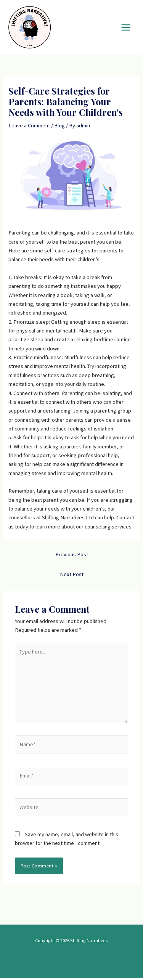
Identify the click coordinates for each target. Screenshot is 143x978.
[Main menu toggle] (125, 27)
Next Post (72, 574)
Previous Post (71, 554)
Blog (59, 125)
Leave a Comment (29, 125)
